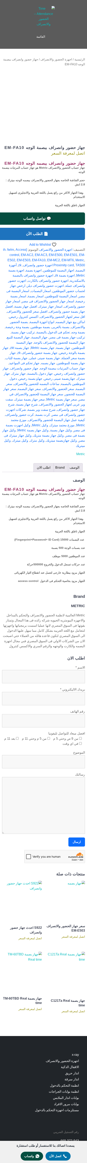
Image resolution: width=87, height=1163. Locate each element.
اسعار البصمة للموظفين (61, 296)
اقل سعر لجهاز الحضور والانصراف (62, 316)
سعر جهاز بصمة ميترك (30, 399)
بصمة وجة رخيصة (17, 327)
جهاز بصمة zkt (19, 348)
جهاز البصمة (39, 337)
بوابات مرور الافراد (66, 1104)
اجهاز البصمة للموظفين (58, 270)
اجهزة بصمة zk (65, 275)
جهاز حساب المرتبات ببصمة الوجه (62, 368)
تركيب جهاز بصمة (23, 332)
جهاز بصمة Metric (42, 348)
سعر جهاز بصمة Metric (61, 399)
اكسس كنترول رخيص (23, 316)
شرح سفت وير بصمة (41, 409)
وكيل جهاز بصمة (61, 430)
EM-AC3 (41, 255)
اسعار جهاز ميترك (50, 306)
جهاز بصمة (63, 348)
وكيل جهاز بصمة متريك (48, 435)
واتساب (29, 1156)
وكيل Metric (40, 425)
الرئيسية (79, 59)
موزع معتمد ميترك (62, 425)
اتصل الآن (55, 1156)
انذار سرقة (72, 1079)
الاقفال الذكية (70, 1067)
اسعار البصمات (41, 291)
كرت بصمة (42, 414)
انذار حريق (72, 1073)
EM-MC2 (53, 260)
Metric (79, 260)
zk (19, 265)
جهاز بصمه (48, 363)
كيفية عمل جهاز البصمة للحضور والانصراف (56, 420)
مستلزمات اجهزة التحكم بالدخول (57, 1110)
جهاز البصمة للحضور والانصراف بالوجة (59, 342)
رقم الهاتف (77, 711)
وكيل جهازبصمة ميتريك (61, 440)
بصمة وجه (78, 332)
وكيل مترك (37, 440)
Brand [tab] (60, 467)
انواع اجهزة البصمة (42, 322)
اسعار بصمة (36, 296)
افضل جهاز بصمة (25, 306)
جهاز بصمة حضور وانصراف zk (37, 353)
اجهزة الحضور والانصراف (56, 59)
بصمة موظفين (40, 327)
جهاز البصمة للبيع (18, 337)
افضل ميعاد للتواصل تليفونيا (66, 733)
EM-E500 (55, 255)
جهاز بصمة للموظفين (71, 363)
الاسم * (80, 667)
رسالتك (80, 774)
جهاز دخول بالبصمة (40, 373)
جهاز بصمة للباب (16, 358)
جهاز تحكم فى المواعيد (24, 363)
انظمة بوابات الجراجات (64, 1091)
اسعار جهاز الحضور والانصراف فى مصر (48, 301)
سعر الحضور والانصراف (58, 389)
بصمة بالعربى (60, 327)
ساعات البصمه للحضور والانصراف (36, 384)
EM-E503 (23, 260)
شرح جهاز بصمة (27, 404)
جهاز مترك (19, 373)
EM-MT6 (68, 260)
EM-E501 (70, 255)
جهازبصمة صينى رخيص (59, 378)
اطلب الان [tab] (43, 467)
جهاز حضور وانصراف (24, 368)
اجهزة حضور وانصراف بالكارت (48, 280)
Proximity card (63, 265)
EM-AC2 (27, 255)
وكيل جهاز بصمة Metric (33, 430)
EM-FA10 (39, 260)
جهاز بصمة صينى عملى (44, 358)
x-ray (75, 1054)
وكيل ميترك (20, 440)
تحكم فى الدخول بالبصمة (53, 332)
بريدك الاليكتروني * (72, 689)
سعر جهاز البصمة (29, 389)
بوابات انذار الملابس (66, 1098)
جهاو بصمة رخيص (30, 378)
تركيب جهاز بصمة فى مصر (67, 337)
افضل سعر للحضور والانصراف (27, 311)
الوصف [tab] (74, 467)
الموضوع (79, 752)
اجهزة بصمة (33, 270)
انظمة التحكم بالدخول (64, 1085)
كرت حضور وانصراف (19, 414)
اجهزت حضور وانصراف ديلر (45, 285)
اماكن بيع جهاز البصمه (70, 322)
